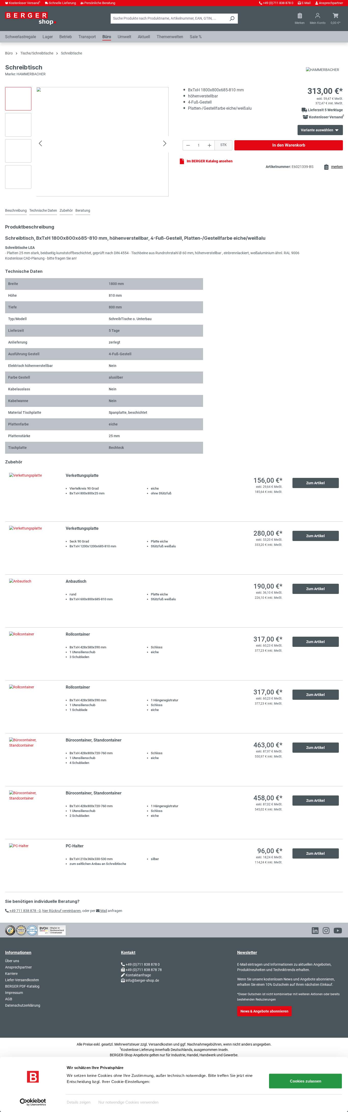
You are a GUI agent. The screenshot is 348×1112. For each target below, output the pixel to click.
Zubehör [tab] (66, 210)
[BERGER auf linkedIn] (315, 932)
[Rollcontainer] (32, 654)
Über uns (12, 961)
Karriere (11, 974)
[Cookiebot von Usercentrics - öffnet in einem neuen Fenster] (33, 1102)
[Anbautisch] (32, 601)
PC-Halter (75, 846)
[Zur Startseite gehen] (30, 18)
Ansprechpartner (331, 3)
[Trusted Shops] (10, 930)
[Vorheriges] (40, 144)
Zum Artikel (315, 483)
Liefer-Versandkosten (22, 980)
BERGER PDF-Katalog (22, 986)
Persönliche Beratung (99, 3)
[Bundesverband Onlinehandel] (52, 930)
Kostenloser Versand (25, 3)
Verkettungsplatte (82, 475)
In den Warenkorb (288, 145)
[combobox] (168, 18)
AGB (8, 999)
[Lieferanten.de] (21, 930)
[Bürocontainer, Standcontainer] (32, 759)
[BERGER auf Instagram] (326, 932)
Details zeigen (78, 1102)
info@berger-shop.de (142, 980)
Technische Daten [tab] (43, 210)
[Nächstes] (165, 144)
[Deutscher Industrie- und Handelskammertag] (32, 930)
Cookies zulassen (305, 1081)
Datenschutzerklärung (22, 1005)
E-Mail (306, 3)
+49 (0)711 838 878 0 (278, 3)
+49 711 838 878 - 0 (25, 911)
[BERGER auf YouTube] (338, 932)
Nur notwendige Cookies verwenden (128, 1102)
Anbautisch (76, 581)
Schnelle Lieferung (62, 3)
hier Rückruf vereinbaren (61, 911)
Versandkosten (160, 1044)
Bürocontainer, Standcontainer (94, 740)
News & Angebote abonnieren (264, 1011)
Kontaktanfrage (138, 975)
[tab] (16, 211)
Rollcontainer (78, 634)
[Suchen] (232, 18)
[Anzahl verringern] (188, 145)
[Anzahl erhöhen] (209, 145)
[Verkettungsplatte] (32, 495)
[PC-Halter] (32, 865)
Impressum (14, 993)
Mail (103, 911)
